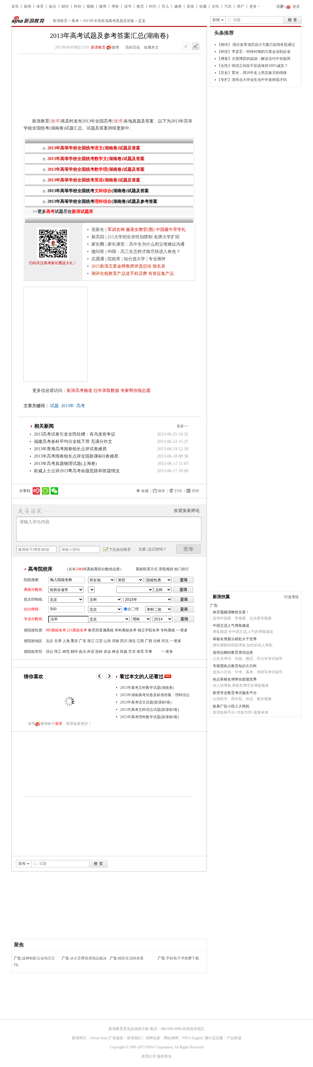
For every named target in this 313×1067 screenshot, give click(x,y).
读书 (127, 6)
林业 (115, 651)
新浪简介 (79, 1038)
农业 (107, 651)
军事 (148, 651)
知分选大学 (134, 259)
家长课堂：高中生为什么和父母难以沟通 (146, 244)
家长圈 (97, 244)
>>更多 (182, 630)
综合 (49, 651)
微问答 (97, 251)
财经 (65, 6)
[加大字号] (195, 46)
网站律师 (171, 1038)
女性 (215, 6)
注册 (280, 6)
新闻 (27, 6)
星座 (190, 6)
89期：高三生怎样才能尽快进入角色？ (144, 251)
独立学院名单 (149, 630)
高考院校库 (40, 569)
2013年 (67, 406)
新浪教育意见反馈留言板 (129, 1029)
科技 (77, 6)
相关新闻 (44, 426)
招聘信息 (152, 1038)
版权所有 (164, 1056)
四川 (123, 641)
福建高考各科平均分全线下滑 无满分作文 (73, 441)
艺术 (132, 651)
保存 (161, 491)
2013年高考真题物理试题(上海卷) (65, 463)
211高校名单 (77, 630)
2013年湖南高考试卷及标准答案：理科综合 (155, 695)
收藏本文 (151, 47)
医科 (99, 651)
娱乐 (52, 6)
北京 (49, 641)
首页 (15, 6)
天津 (57, 641)
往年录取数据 (106, 390)
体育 (40, 6)
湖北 (132, 641)
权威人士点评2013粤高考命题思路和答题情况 (77, 471)
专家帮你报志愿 (135, 390)
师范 (66, 651)
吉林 (156, 641)
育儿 (165, 6)
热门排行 (181, 569)
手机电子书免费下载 (182, 958)
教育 (140, 6)
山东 (107, 641)
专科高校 (167, 630)
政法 (82, 651)
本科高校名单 (126, 630)
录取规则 (166, 569)
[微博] (55, 121)
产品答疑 (234, 1038)
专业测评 (157, 259)
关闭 (195, 491)
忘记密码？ (157, 549)
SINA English (192, 1038)
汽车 (228, 6)
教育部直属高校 (101, 630)
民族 (123, 651)
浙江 (90, 641)
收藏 (203, 6)
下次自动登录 (120, 549)
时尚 (152, 6)
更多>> (182, 426)
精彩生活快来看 (131, 958)
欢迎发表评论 (187, 510)
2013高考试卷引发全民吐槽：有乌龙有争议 (74, 434)
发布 (188, 549)
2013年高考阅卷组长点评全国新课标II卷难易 (76, 456)
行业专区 (291, 597)
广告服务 (116, 1038)
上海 (66, 641)
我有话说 (132, 47)
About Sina (98, 1038)
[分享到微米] (36, 491)
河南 (115, 641)
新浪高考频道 (79, 390)
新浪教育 (60, 21)
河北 (165, 641)
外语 (90, 651)
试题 (54, 406)
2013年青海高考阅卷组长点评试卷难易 (70, 449)
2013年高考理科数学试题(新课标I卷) (149, 717)
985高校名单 (56, 630)
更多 (253, 6)
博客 (115, 6)
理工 (57, 651)
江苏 (99, 641)
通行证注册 (214, 1038)
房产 (240, 6)
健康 (178, 6)
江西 (140, 641)
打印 (178, 491)
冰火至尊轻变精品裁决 (88, 958)
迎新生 (97, 229)
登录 (58, 724)
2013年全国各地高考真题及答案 (108, 21)
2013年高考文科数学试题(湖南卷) (147, 687)
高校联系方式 (147, 569)
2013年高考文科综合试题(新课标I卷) (149, 709)
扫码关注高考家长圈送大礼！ (53, 263)
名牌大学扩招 (166, 237)
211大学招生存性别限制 (130, 237)
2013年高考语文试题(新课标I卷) (145, 702)
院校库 (114, 259)
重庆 (74, 641)
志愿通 (97, 259)
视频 (90, 6)
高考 (75, 21)
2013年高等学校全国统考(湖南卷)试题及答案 (93, 148)
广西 (148, 641)
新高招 (97, 237)
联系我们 (134, 1038)
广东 (82, 641)
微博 (102, 6)
